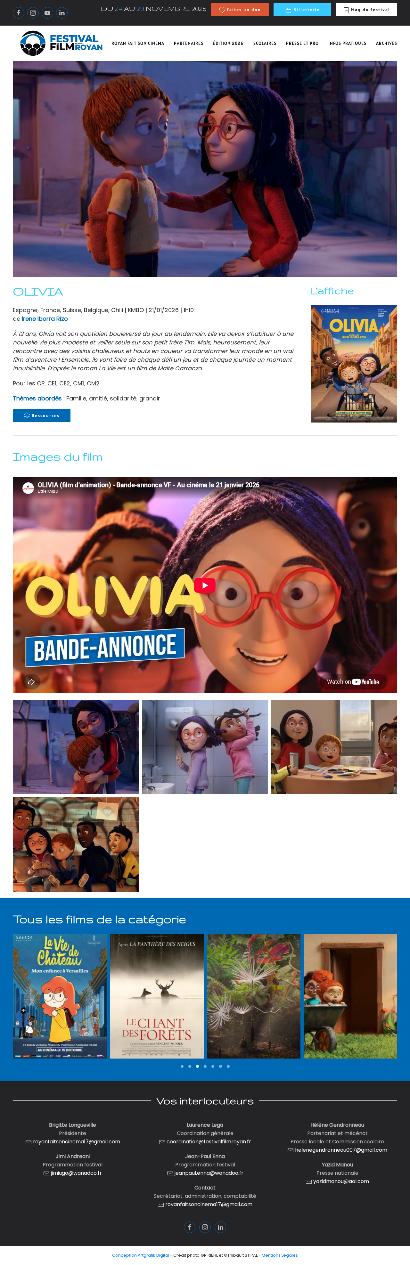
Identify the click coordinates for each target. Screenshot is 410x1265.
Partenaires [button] (188, 43)
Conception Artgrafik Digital (140, 1255)
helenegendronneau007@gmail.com (341, 1150)
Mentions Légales (280, 1255)
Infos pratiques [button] (347, 43)
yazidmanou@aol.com (341, 1181)
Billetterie (306, 9)
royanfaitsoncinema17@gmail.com (76, 1141)
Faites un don (243, 9)
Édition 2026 (228, 43)
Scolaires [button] (264, 43)
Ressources (46, 415)
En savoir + (59, 1030)
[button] (76, 747)
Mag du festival (369, 9)
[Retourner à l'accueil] (61, 43)
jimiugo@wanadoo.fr (76, 1173)
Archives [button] (386, 43)
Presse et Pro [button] (302, 43)
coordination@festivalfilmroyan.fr (209, 1141)
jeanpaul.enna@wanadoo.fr (208, 1173)
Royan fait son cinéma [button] (137, 43)
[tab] (182, 1066)
